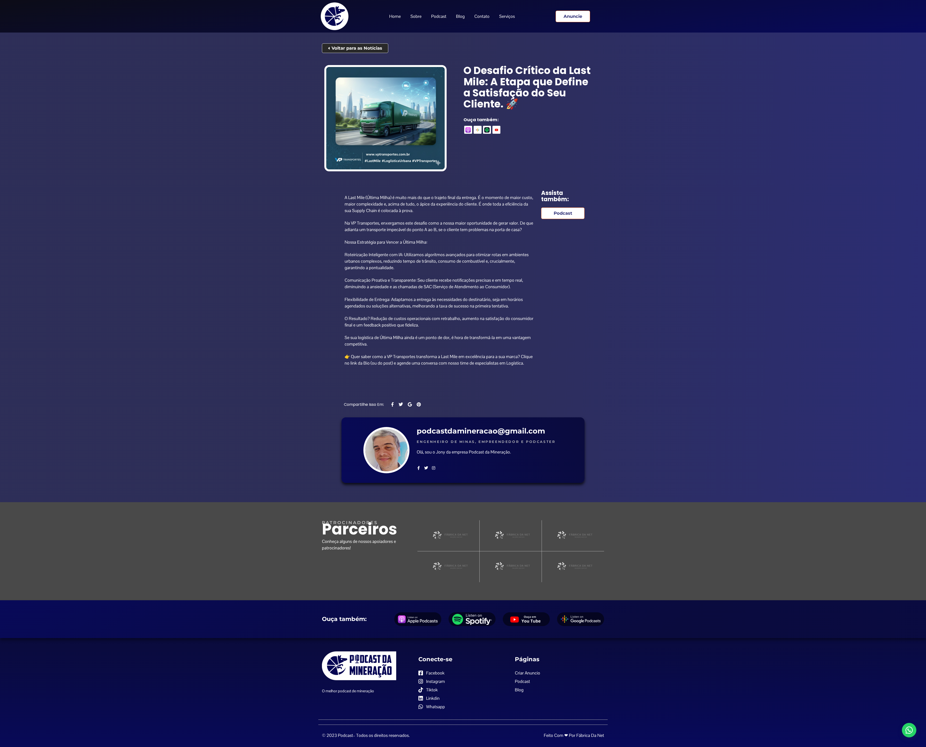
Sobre (416, 16)
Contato (482, 16)
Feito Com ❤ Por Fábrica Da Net (574, 735)
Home (395, 16)
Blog (460, 16)
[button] (909, 730)
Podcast (438, 16)
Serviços (507, 16)
